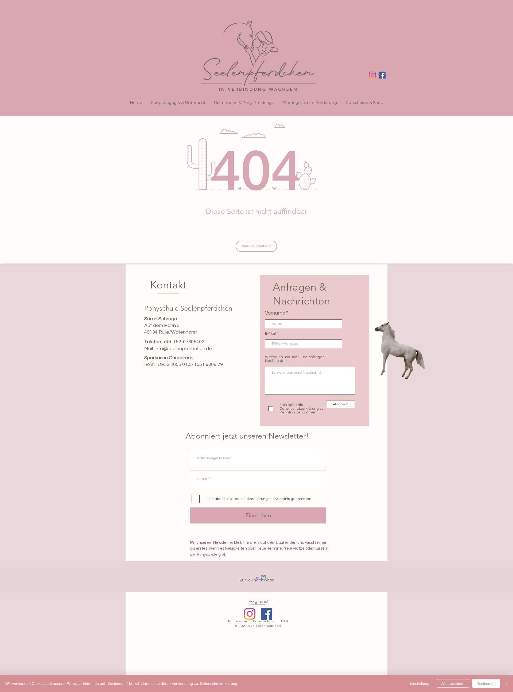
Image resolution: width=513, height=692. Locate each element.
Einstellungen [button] (421, 683)
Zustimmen (486, 683)
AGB (284, 621)
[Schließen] (506, 683)
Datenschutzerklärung (218, 683)
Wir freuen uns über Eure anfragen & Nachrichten (296, 359)
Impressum (237, 621)
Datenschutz (264, 621)
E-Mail (270, 333)
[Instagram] (372, 75)
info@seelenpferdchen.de (183, 348)
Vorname (275, 312)
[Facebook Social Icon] (382, 75)
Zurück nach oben (257, 580)
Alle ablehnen (452, 683)
